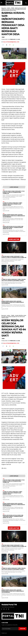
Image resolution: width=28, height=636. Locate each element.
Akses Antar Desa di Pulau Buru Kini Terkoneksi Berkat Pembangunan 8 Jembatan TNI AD (13, 227)
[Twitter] (6, 44)
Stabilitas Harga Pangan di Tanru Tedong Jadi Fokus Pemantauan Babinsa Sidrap (12, 204)
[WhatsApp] (13, 44)
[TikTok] (6, 609)
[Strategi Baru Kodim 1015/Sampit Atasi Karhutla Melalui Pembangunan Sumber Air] (14, 247)
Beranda (3, 8)
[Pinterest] (9, 44)
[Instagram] (4, 609)
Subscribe (22, 628)
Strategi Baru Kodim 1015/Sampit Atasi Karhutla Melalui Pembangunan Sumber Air (13, 192)
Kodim (8, 8)
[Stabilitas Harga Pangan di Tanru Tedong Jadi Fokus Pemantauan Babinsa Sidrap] (14, 270)
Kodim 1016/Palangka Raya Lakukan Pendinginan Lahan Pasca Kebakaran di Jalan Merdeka (14, 215)
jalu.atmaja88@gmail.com (11, 41)
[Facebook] (2, 44)
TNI (3, 189)
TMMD (12, 8)
